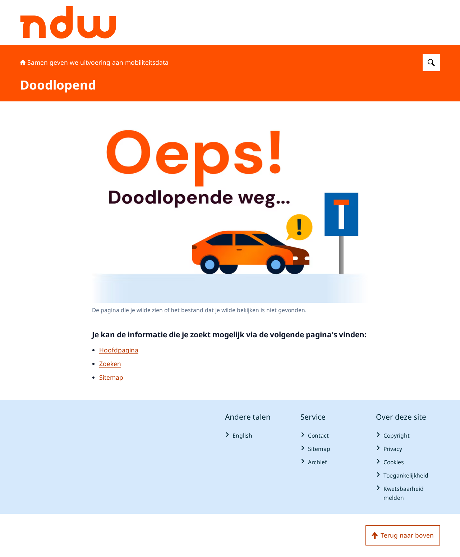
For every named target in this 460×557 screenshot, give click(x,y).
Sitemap (111, 377)
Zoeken (110, 363)
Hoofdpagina (118, 350)
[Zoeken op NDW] (431, 62)
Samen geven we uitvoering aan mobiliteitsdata (98, 62)
